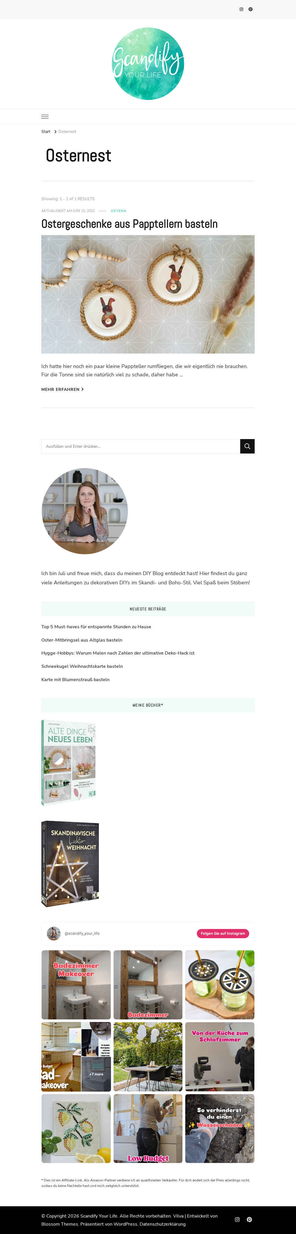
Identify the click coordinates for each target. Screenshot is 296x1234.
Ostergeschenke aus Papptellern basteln (129, 223)
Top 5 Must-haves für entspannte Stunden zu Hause (96, 627)
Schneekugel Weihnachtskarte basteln (82, 666)
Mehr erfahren (60, 389)
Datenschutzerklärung (163, 1224)
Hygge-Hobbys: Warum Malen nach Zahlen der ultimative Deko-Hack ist (118, 653)
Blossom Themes (59, 1224)
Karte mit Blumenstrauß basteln (75, 680)
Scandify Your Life (98, 1216)
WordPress (125, 1224)
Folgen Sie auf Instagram (223, 933)
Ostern (118, 211)
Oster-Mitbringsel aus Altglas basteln (81, 640)
